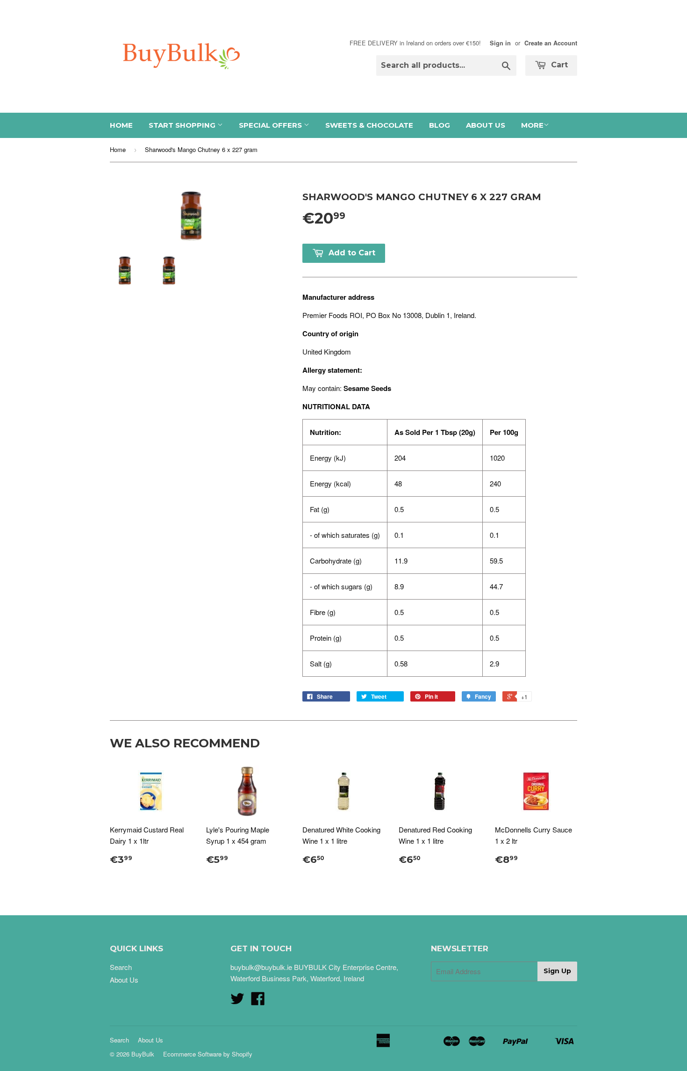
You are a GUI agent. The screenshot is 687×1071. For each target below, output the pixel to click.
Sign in (500, 43)
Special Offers (271, 125)
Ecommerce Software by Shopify (207, 1053)
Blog (439, 125)
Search (121, 967)
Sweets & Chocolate (369, 125)
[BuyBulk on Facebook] (258, 1001)
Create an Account (550, 43)
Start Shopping (183, 125)
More (532, 125)
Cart (558, 64)
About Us (485, 125)
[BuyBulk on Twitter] (237, 1001)
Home (121, 125)
